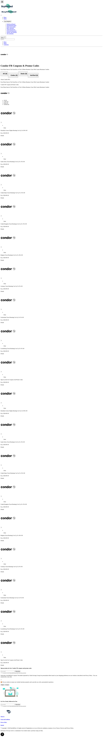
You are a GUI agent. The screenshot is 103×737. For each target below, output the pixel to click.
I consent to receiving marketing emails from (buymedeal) (14, 673)
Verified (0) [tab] (6, 104)
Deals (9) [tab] (6, 103)
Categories (6, 44)
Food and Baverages (11, 31)
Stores (5, 18)
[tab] (4, 73)
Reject (2, 684)
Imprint (2, 725)
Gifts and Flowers (11, 29)
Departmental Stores (11, 25)
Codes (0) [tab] (6, 101)
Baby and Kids (10, 28)
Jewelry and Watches (12, 32)
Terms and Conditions (5, 719)
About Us (2, 716)
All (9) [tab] (5, 100)
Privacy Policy (4, 722)
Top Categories (7, 21)
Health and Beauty (11, 24)
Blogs (5, 17)
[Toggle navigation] (2, 2)
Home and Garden (11, 26)
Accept (7, 684)
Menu (2, 37)
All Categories (10, 33)
